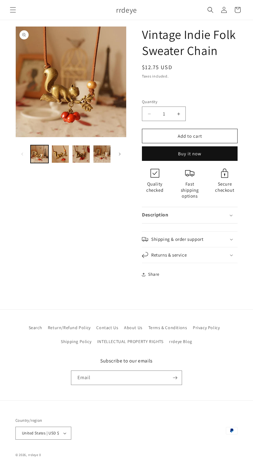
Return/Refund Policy (69, 327)
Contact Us (107, 327)
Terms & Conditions (167, 327)
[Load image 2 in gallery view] (60, 154)
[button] (13, 10)
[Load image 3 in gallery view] (81, 154)
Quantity (149, 101)
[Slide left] (22, 154)
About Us (133, 327)
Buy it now (189, 154)
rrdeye (33, 455)
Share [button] (154, 274)
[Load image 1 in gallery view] (39, 154)
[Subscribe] (175, 378)
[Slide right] (119, 154)
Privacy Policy (206, 327)
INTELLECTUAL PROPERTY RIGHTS (130, 341)
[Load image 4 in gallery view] (102, 154)
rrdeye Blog (180, 341)
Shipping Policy (76, 341)
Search (35, 327)
